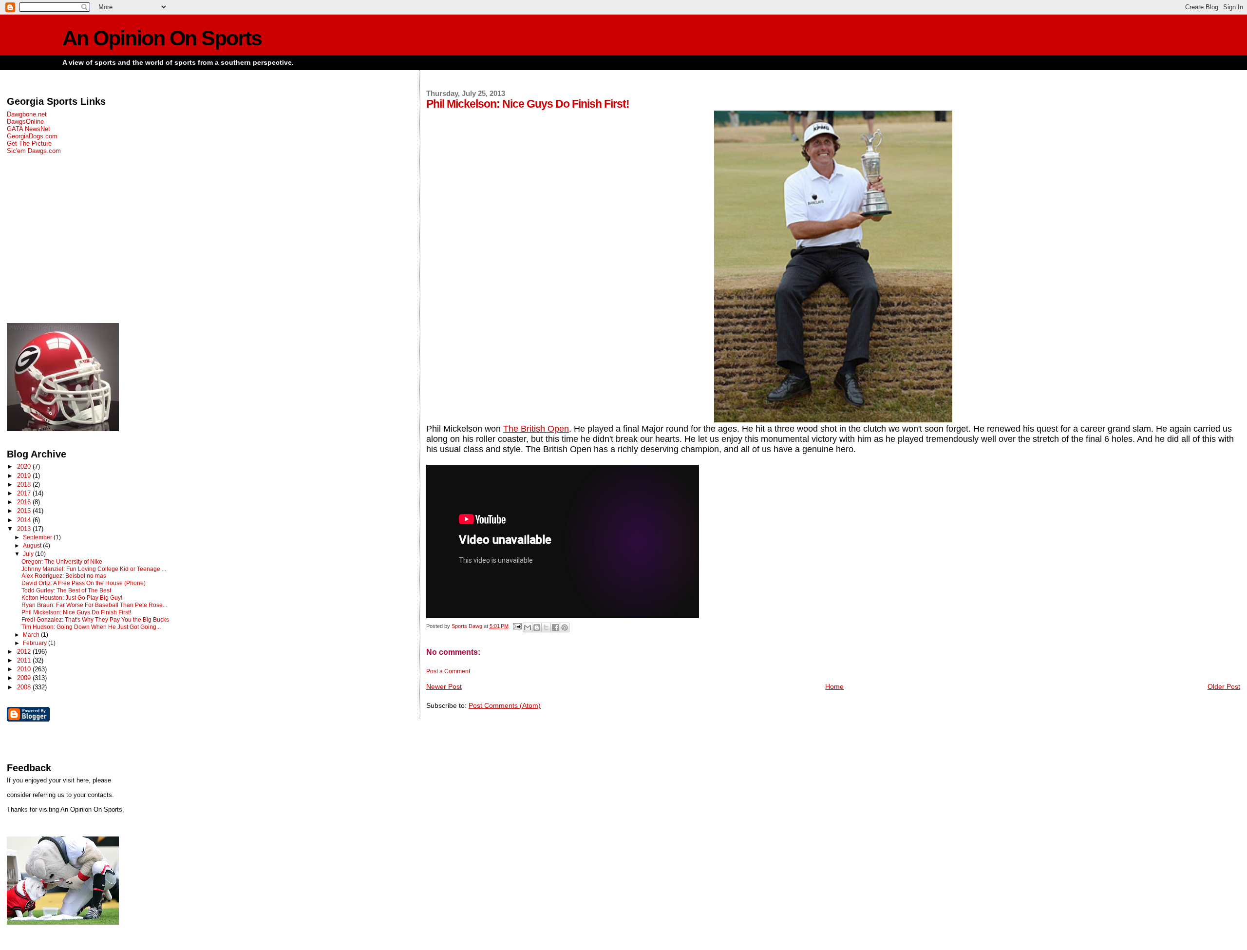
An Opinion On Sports (162, 38)
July (29, 554)
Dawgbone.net (27, 114)
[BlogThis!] (537, 627)
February (35, 643)
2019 (25, 475)
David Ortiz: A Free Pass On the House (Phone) (83, 583)
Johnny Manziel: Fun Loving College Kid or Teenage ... (93, 569)
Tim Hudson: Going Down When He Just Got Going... (91, 627)
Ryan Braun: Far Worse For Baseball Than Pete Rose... (94, 605)
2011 (25, 660)
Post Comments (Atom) (505, 705)
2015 (25, 510)
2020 (25, 466)
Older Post (1224, 686)
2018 (25, 484)
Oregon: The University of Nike (61, 562)
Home (834, 686)
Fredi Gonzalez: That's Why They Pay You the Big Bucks (95, 620)
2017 (25, 493)
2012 (25, 651)
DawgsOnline (25, 121)
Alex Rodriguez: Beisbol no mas (63, 576)
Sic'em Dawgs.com (34, 150)
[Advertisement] (198, 239)
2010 (25, 669)
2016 (25, 502)
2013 (25, 528)
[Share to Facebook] (555, 627)
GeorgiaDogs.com (32, 136)
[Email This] (527, 627)
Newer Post (444, 686)
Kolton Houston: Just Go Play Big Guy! (71, 598)
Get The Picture (29, 143)
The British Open (536, 429)
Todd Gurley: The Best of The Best (66, 590)
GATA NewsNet (28, 129)
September (38, 537)
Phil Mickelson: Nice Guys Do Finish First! (76, 612)
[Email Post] (516, 626)
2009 (25, 678)
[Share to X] (546, 627)
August (33, 545)
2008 (25, 687)
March (32, 634)
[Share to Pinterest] (564, 627)
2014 (25, 520)
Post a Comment (448, 671)
